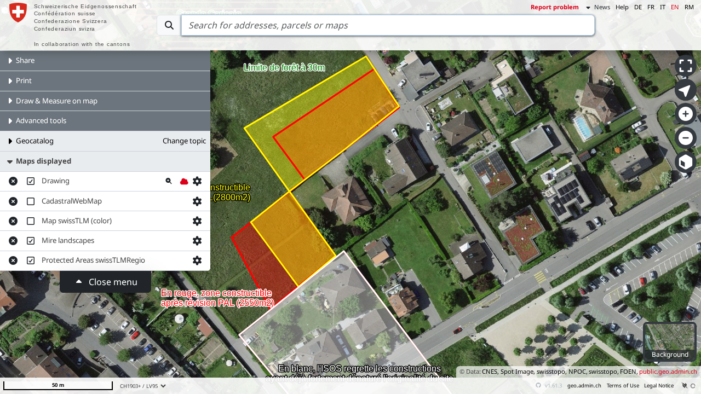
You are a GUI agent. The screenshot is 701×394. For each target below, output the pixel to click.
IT (662, 7)
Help (622, 7)
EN (675, 7)
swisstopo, (604, 371)
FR (650, 7)
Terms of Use (623, 385)
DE (638, 7)
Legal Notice (659, 385)
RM (689, 7)
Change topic (184, 141)
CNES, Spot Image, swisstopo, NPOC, (535, 371)
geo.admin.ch (584, 385)
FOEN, (629, 371)
